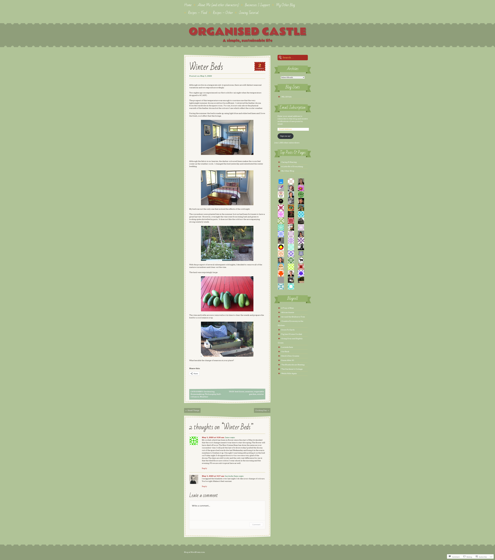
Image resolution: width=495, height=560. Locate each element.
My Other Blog (285, 5)
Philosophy (210, 394)
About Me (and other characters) (218, 5)
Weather (204, 397)
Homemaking (197, 394)
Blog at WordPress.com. (194, 552)
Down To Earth (288, 330)
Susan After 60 (287, 360)
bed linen (239, 392)
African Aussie (287, 312)
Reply (204, 468)
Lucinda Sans (231, 476)
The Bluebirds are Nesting (292, 365)
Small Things (192, 410)
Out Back (285, 351)
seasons (249, 392)
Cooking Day (262, 410)
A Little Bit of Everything (292, 166)
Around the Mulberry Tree (293, 317)
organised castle (247, 32)
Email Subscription (293, 107)
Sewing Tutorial (248, 12)
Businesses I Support (257, 5)
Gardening (209, 392)
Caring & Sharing (289, 162)
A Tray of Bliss (287, 308)
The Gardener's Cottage (292, 369)
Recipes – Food (197, 12)
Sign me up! (285, 136)
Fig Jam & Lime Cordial (291, 334)
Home (188, 5)
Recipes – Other (223, 12)
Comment (256, 524)
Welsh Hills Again (289, 373)
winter (260, 394)
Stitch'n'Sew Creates (290, 356)
